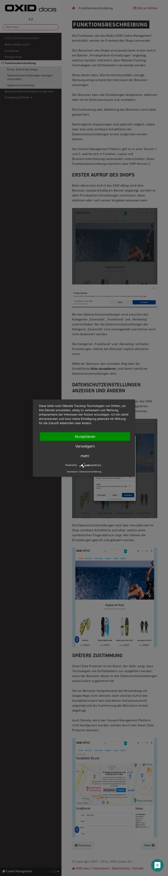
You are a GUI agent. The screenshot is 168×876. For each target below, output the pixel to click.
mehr (85, 455)
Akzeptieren (85, 436)
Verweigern (85, 446)
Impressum (72, 471)
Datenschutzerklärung (90, 471)
